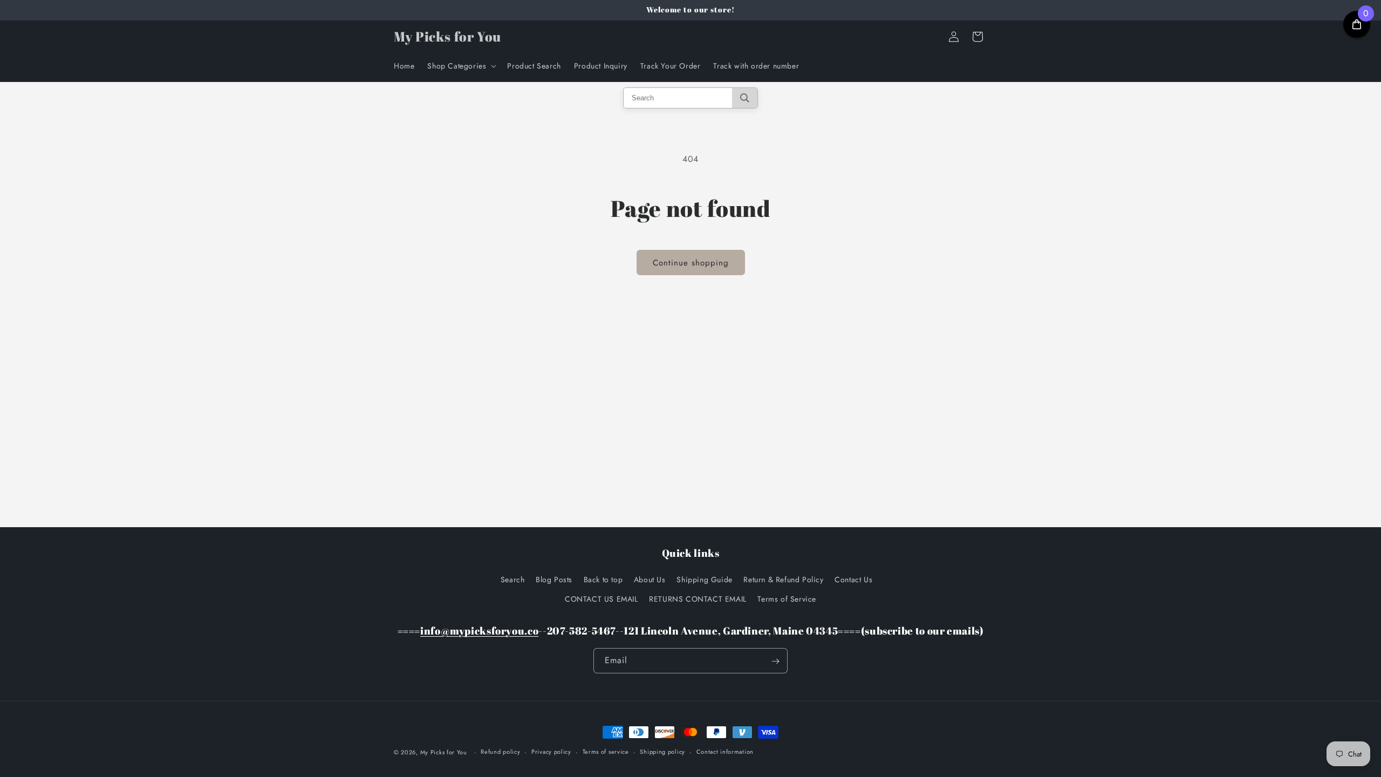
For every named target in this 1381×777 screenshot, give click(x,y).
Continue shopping (691, 263)
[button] (461, 65)
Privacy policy (551, 751)
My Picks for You (443, 752)
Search (513, 579)
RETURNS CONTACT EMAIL (698, 598)
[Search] (744, 98)
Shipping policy (662, 751)
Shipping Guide (704, 579)
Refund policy (500, 751)
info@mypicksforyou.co (479, 630)
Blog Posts (554, 579)
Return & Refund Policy (783, 579)
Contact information (725, 751)
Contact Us (853, 579)
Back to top (603, 579)
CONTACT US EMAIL (601, 598)
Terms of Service (786, 598)
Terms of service (606, 751)
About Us (650, 579)
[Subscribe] (775, 661)
